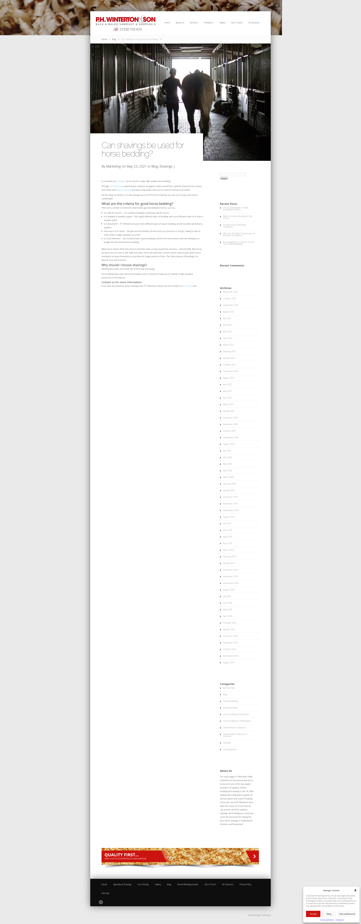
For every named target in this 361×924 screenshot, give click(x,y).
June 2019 (227, 530)
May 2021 (227, 391)
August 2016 (228, 662)
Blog (114, 39)
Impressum (339, 919)
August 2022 (228, 311)
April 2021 (227, 397)
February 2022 (229, 351)
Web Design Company (259, 915)
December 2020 (230, 417)
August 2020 (228, 444)
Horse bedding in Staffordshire (237, 721)
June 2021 (227, 384)
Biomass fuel (229, 687)
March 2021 (228, 404)
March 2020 (228, 477)
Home (104, 39)
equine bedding (124, 190)
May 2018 (227, 609)
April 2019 (227, 543)
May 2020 (227, 464)
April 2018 (227, 616)
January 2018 (229, 629)
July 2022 (227, 318)
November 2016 (230, 642)
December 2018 (230, 569)
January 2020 (229, 490)
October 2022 (229, 298)
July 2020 (227, 450)
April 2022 (227, 338)
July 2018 (227, 596)
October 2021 (229, 364)
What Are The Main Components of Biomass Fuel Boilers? (239, 234)
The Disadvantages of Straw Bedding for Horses (235, 208)
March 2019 (228, 550)
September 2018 (230, 583)
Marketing (113, 166)
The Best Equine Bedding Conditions (234, 225)
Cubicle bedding (230, 701)
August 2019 (228, 517)
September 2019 (230, 510)
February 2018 (229, 622)
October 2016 (229, 649)
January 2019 (229, 563)
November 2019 (230, 503)
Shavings (165, 166)
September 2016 (230, 655)
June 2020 (227, 457)
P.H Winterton (115, 186)
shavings (121, 181)
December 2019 (230, 497)
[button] (355, 890)
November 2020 (230, 424)
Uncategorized (229, 749)
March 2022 (228, 344)
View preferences (347, 914)
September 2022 (230, 305)
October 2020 (229, 430)
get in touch (186, 286)
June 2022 (227, 325)
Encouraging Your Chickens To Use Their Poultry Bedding (238, 243)
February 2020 (229, 483)
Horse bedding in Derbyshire (236, 714)
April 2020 (227, 470)
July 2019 (227, 523)
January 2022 (229, 358)
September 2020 (230, 437)
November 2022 (230, 291)
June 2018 (227, 603)
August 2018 (228, 589)
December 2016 (230, 636)
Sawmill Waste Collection (234, 727)
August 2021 (228, 378)
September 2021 (230, 371)
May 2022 (227, 331)
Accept (313, 914)
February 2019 (229, 556)
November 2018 (230, 576)
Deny (329, 914)
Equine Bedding (230, 707)
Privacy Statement (327, 919)
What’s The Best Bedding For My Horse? (237, 217)
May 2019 (227, 536)
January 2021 (229, 411)
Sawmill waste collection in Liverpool (235, 735)
